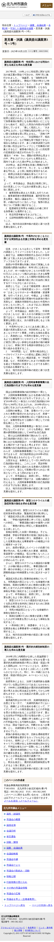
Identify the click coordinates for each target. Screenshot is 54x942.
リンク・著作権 (45, 927)
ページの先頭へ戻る (42, 905)
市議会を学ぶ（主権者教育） (21, 899)
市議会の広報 (13, 893)
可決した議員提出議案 (21, 28)
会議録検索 (12, 853)
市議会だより (13, 865)
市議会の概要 (13, 819)
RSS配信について (33, 930)
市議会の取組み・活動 (18, 870)
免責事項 (32, 927)
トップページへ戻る (14, 905)
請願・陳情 (12, 842)
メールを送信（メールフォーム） (21, 801)
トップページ (20, 25)
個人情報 (18, 930)
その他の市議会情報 (16, 888)
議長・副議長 (13, 814)
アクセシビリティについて (13, 927)
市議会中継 (12, 859)
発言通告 (11, 836)
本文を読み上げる (43, 15)
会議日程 (11, 831)
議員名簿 (11, 825)
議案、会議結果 (38, 25)
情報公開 (11, 876)
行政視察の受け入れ (16, 882)
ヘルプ (27, 15)
